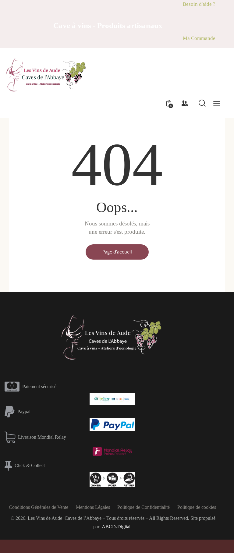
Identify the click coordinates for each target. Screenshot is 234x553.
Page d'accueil (117, 252)
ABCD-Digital (116, 526)
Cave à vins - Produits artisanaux (107, 25)
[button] (216, 103)
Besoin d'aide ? (199, 4)
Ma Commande (199, 38)
